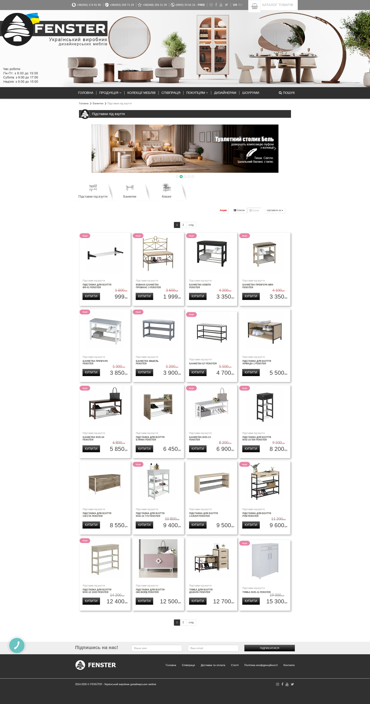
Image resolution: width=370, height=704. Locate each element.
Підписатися (269, 648)
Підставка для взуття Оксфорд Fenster (150, 591)
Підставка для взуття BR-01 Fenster (97, 286)
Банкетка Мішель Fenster (147, 362)
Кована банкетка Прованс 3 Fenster (148, 286)
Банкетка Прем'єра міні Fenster (257, 286)
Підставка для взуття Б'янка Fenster (150, 438)
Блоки (255, 210)
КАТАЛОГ (277, 5)
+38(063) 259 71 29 (122, 4)
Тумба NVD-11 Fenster (256, 592)
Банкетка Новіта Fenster (200, 286)
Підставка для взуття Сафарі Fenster (203, 514)
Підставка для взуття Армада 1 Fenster (256, 362)
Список (240, 210)
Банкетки (98, 103)
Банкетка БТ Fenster (203, 363)
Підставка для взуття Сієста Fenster (97, 514)
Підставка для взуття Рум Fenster (256, 514)
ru (240, 4)
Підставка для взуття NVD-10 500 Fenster (256, 438)
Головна (83, 103)
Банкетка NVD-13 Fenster (200, 438)
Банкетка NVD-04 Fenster (93, 438)
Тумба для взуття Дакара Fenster (201, 591)
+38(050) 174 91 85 (89, 4)
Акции (223, 210)
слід (191, 224)
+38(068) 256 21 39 (155, 4)
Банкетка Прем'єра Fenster (95, 362)
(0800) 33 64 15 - (190, 4)
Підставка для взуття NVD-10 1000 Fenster (97, 591)
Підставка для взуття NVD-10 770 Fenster (150, 514)
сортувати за (274, 210)
